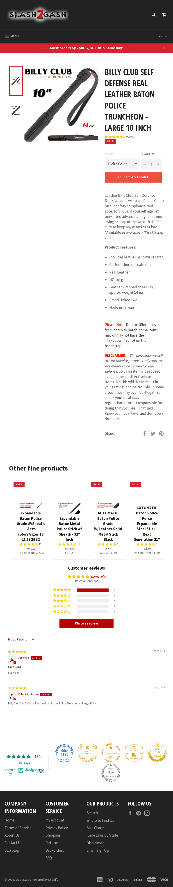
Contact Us (13, 842)
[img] (17, 652)
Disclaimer (95, 842)
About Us (12, 835)
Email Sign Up (97, 850)
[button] (114, 137)
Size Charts (95, 827)
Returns (52, 842)
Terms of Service (18, 827)
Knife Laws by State (102, 835)
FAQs (49, 857)
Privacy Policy (57, 827)
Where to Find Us (100, 820)
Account (163, 36)
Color (109, 153)
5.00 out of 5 (98, 577)
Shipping (53, 835)
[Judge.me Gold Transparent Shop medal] (110, 752)
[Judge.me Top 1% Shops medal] (157, 752)
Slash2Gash (23, 880)
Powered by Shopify (45, 880)
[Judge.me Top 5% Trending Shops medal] (110, 772)
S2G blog (12, 850)
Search (92, 812)
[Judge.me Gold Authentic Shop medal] (87, 752)
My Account (55, 820)
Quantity (148, 154)
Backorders (55, 850)
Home (9, 820)
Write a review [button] (86, 623)
